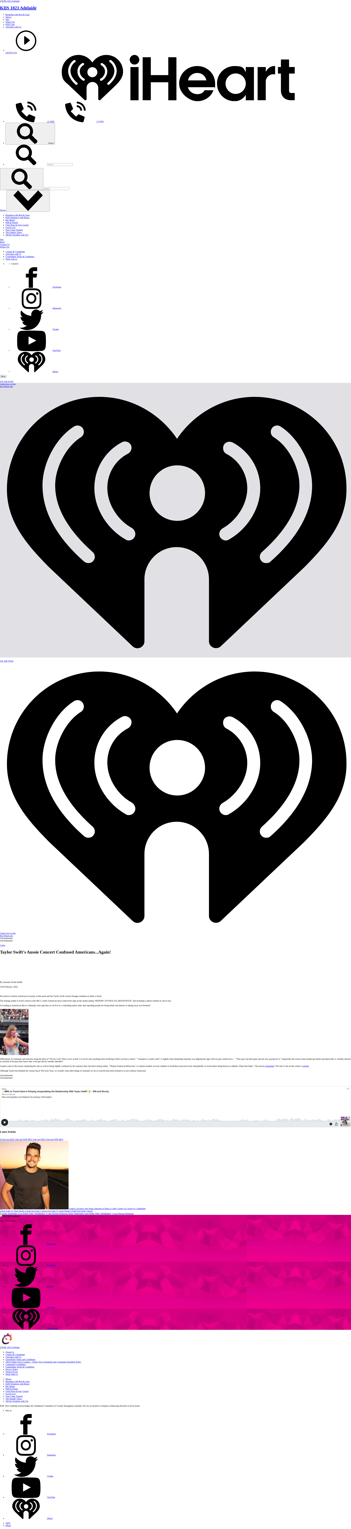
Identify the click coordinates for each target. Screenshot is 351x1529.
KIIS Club (10, 24)
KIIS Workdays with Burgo (17, 217)
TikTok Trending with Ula (16, 235)
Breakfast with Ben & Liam (17, 14)
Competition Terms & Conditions (19, 256)
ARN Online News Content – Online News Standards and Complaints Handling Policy (43, 1362)
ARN (7, 1523)
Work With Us (11, 1374)
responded (269, 1066)
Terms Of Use (11, 1372)
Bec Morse (10, 220)
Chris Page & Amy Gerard (17, 225)
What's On (10, 22)
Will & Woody (11, 222)
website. (305, 1066)
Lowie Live (10, 227)
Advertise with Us (13, 27)
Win (7, 19)
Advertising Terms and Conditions (20, 1359)
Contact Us (5, 244)
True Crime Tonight (14, 230)
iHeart (8, 1525)
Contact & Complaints (15, 251)
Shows (8, 17)
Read (2, 242)
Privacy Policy (11, 1369)
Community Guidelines (15, 1364)
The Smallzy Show (13, 232)
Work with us (11, 259)
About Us (9, 1352)
